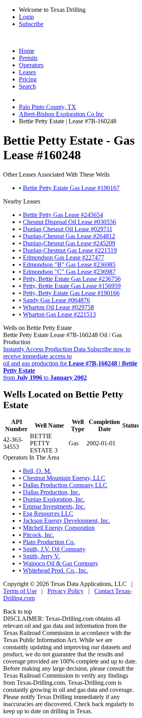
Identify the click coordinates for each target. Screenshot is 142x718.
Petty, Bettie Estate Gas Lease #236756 (72, 278)
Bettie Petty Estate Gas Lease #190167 (71, 188)
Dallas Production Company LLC (65, 485)
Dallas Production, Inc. (51, 492)
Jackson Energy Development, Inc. (66, 520)
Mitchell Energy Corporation (59, 527)
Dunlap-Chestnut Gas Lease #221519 (70, 250)
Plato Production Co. (49, 542)
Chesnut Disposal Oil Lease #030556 (69, 222)
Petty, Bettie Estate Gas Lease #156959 (72, 286)
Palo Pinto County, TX (47, 107)
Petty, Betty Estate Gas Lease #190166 (71, 293)
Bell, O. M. (37, 470)
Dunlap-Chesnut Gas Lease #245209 (69, 243)
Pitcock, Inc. (38, 534)
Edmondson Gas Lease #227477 (63, 257)
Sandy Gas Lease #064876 (56, 300)
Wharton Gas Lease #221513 (59, 314)
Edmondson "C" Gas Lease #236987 (69, 271)
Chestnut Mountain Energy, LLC (64, 478)
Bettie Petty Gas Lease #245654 (63, 214)
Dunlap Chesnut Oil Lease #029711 (67, 229)
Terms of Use (20, 591)
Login (26, 16)
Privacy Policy (65, 591)
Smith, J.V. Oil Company (54, 549)
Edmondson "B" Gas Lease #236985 (69, 264)
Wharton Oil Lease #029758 (58, 307)
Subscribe (31, 24)
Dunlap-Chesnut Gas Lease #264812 (69, 236)
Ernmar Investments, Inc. (54, 506)
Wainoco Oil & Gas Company (60, 563)
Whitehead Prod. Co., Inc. (55, 570)
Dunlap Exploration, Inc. (54, 499)
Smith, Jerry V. (41, 556)
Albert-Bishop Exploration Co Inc (61, 114)
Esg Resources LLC (48, 513)
